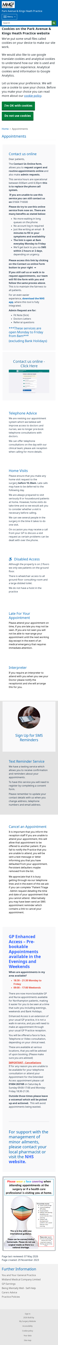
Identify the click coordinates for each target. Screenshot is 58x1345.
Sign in (27, 1314)
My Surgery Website (27, 1321)
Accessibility (27, 1326)
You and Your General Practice (19, 1275)
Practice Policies (11, 1297)
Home (5, 129)
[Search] (54, 23)
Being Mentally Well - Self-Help (19, 1288)
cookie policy (32, 95)
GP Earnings (9, 1284)
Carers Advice (9, 1292)
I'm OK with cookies (18, 105)
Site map (27, 1340)
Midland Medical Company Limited (21, 1279)
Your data (28, 1336)
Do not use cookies (17, 115)
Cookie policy (27, 1331)
